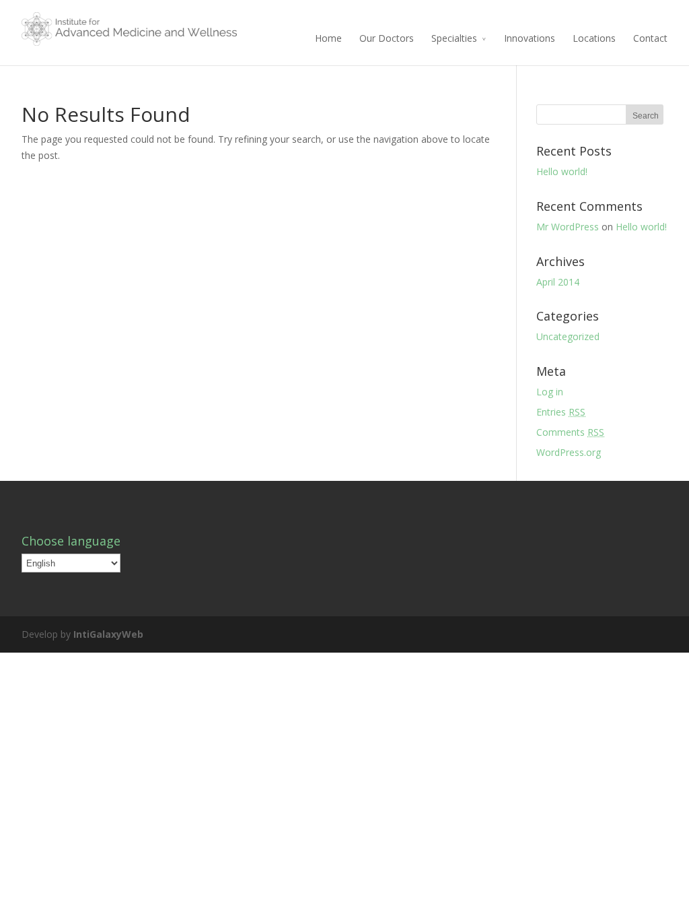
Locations (594, 38)
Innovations (529, 38)
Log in (549, 391)
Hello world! (561, 171)
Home (328, 38)
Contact (650, 38)
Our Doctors (386, 38)
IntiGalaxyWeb (108, 634)
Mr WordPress (567, 226)
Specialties (454, 38)
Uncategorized (568, 336)
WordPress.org (568, 452)
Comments (570, 432)
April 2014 (557, 281)
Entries (560, 411)
